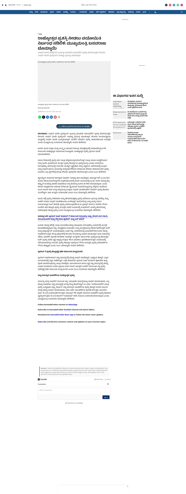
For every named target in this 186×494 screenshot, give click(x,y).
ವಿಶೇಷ (91, 12)
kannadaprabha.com (46, 370)
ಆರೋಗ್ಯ (131, 12)
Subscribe (27, 5)
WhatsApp (72, 304)
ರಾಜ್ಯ (31, 12)
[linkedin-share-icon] (51, 118)
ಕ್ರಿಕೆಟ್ (52, 12)
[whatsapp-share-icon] (39, 118)
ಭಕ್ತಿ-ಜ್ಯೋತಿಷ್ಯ (121, 12)
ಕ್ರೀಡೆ (144, 12)
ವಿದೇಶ (58, 12)
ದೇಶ (36, 12)
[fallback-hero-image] (120, 104)
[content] (71, 309)
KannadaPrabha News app (61, 315)
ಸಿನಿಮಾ (72, 12)
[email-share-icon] (55, 118)
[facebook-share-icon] (47, 118)
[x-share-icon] (43, 118)
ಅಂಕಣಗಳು (83, 12)
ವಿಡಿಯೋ (111, 12)
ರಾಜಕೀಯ (44, 12)
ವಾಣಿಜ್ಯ (65, 12)
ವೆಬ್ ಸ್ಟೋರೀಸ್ (101, 12)
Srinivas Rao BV (44, 108)
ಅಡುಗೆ (138, 12)
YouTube (67, 309)
